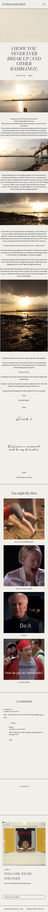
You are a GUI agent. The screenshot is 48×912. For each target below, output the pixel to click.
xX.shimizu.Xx (8, 709)
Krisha (11, 727)
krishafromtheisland (13, 4)
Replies (13, 723)
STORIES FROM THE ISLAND (24, 477)
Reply (5, 717)
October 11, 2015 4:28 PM (11, 711)
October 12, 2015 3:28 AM (17, 729)
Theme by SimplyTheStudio (35, 909)
